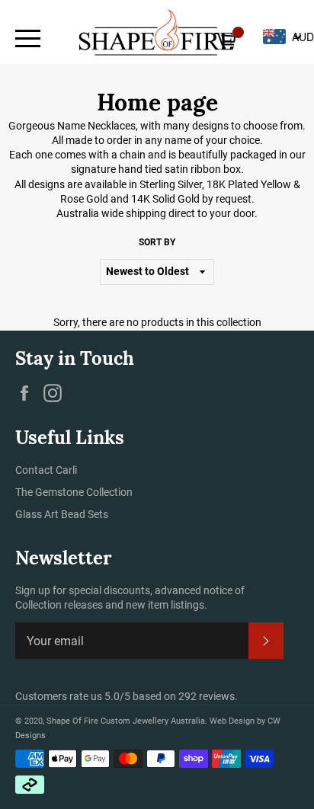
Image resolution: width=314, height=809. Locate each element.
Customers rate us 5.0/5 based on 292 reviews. (126, 696)
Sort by (157, 242)
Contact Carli (46, 470)
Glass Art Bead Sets (61, 514)
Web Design (233, 721)
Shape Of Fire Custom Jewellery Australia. (126, 721)
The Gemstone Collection (74, 492)
